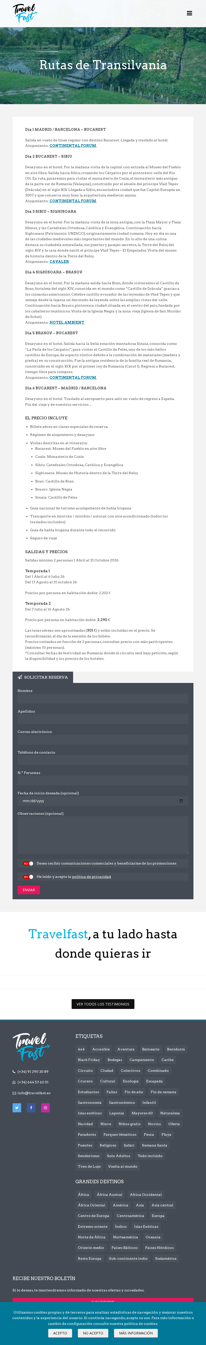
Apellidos (26, 711)
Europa (158, 1216)
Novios (154, 1124)
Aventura (126, 1049)
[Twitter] (17, 1107)
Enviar (29, 889)
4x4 (81, 1049)
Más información (136, 1333)
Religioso (108, 1145)
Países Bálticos (125, 1248)
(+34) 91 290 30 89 (33, 1072)
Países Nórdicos (159, 1248)
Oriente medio (91, 1248)
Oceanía (153, 1237)
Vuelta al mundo (122, 1166)
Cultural (107, 1081)
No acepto (93, 1333)
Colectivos (130, 1071)
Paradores (87, 1134)
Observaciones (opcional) (41, 813)
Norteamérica (125, 1237)
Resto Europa (89, 1258)
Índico (121, 1227)
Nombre (25, 691)
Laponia (116, 1113)
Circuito (85, 1071)
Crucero (85, 1081)
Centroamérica (130, 1216)
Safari (129, 1145)
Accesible (101, 1049)
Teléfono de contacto (36, 752)
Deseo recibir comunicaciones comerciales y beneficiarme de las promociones (106, 863)
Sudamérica (166, 1258)
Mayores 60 (142, 1113)
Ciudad (106, 1071)
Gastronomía (89, 1103)
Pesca (149, 1134)
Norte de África (92, 1237)
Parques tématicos (120, 1134)
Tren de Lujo (89, 1166)
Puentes (85, 1145)
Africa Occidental (146, 1195)
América (120, 1205)
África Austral (109, 1195)
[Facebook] (31, 1107)
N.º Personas (29, 773)
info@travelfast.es (34, 1093)
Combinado (158, 1071)
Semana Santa (154, 1145)
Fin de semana (163, 1092)
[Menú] (189, 13)
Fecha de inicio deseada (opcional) (48, 793)
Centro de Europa (93, 1216)
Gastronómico (122, 1103)
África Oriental (91, 1205)
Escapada (154, 1081)
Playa (166, 1134)
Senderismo (88, 1156)
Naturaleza (170, 1113)
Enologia (131, 1081)
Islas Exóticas (146, 1227)
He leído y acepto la (74, 877)
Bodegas (115, 1060)
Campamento (142, 1060)
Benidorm (176, 1049)
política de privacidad (91, 877)
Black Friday (89, 1060)
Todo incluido (150, 1156)
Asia (140, 1205)
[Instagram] (45, 1107)
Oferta (174, 1124)
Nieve (105, 1124)
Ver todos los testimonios (103, 1004)
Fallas (112, 1092)
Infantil (149, 1103)
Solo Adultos (118, 1156)
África (83, 1195)
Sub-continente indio (128, 1258)
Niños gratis (129, 1124)
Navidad (85, 1124)
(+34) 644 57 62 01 (33, 1082)
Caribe (168, 1060)
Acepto (60, 1333)
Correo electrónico (35, 732)
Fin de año (134, 1092)
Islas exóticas (90, 1113)
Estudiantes (88, 1092)
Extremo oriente (93, 1227)
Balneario (151, 1049)
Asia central (162, 1205)
